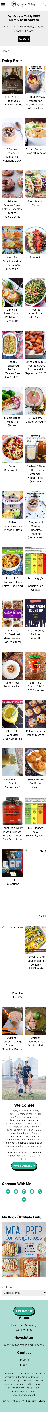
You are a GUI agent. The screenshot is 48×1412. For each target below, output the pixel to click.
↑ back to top (24, 1310)
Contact (24, 1360)
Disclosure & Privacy (24, 1325)
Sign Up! (9, 1344)
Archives (7, 1287)
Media (24, 1364)
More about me (22, 1165)
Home (5, 51)
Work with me (24, 1329)
